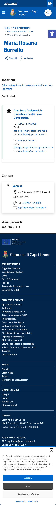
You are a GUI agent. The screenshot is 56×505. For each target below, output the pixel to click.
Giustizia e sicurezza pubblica (17, 333)
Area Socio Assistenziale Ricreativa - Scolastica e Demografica (28, 114)
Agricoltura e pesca (12, 304)
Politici (5, 282)
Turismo (6, 351)
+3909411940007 (27, 140)
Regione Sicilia (10, 3)
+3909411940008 (27, 123)
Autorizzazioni (9, 318)
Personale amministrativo (15, 286)
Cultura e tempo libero (13, 326)
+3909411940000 (31, 203)
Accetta (28, 478)
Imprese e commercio (13, 336)
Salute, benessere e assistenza (18, 344)
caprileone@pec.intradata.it (32, 134)
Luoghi (5, 394)
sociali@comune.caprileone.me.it (30, 131)
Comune (17, 186)
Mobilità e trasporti (12, 340)
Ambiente (7, 308)
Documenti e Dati (11, 290)
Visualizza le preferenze (28, 494)
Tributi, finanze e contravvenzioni (19, 347)
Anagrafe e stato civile (13, 311)
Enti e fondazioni (11, 279)
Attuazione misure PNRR (14, 315)
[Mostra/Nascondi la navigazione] (3, 12)
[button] (52, 34)
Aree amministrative (12, 272)
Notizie (5, 369)
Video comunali (9, 405)
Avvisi (5, 376)
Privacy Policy (33, 501)
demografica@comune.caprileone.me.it (33, 147)
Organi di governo (11, 268)
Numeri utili (8, 401)
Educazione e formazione (14, 329)
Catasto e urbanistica (13, 322)
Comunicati (7, 372)
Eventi (5, 398)
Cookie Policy (21, 501)
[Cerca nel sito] (48, 12)
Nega (28, 486)
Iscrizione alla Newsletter (15, 380)
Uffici (4, 275)
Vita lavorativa (9, 354)
